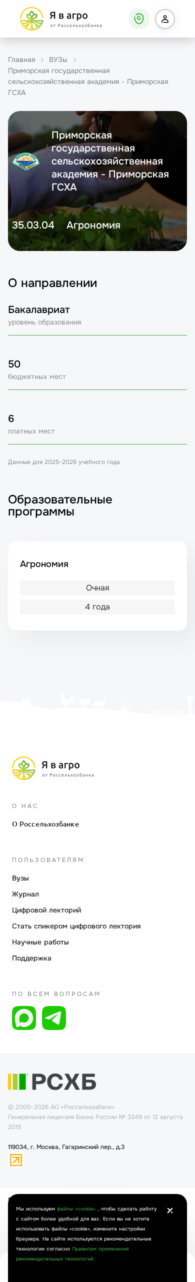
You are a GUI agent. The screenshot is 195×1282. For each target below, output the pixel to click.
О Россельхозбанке (45, 824)
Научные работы (40, 942)
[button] (165, 19)
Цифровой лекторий (46, 910)
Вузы (20, 878)
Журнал (25, 894)
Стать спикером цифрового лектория (76, 926)
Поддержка (32, 958)
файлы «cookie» (77, 1209)
